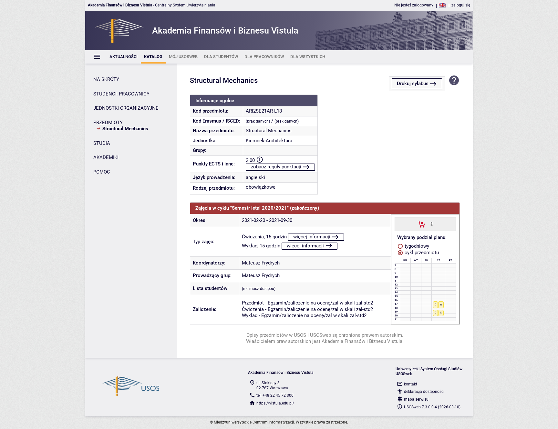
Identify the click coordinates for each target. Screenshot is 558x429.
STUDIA (101, 143)
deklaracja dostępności (424, 391)
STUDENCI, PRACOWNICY (121, 94)
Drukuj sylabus (413, 83)
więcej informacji (311, 237)
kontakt (410, 384)
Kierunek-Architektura (269, 141)
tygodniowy (416, 246)
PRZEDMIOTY (108, 122)
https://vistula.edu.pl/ (275, 403)
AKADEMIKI (106, 157)
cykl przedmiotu (421, 252)
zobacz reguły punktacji (276, 167)
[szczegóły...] (432, 224)
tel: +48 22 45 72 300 (275, 395)
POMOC (101, 172)
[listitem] (123, 57)
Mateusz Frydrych (261, 263)
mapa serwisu (416, 399)
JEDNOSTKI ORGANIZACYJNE (126, 108)
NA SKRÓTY (106, 79)
